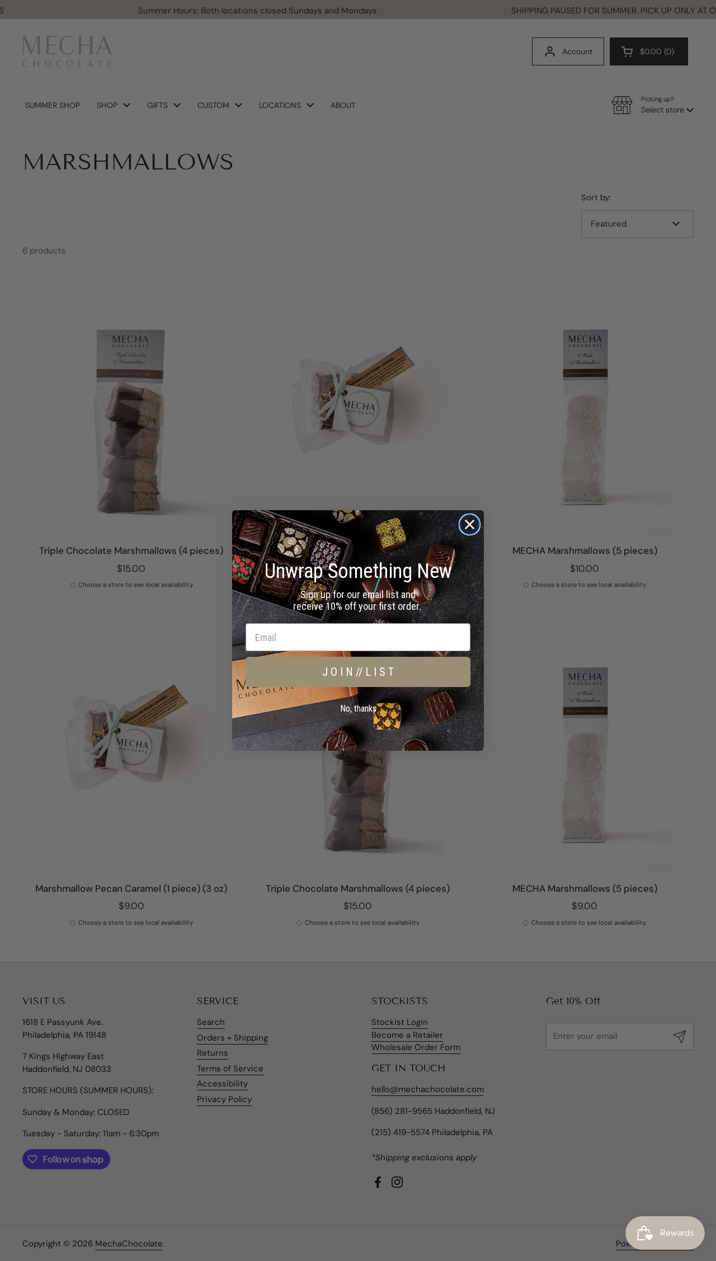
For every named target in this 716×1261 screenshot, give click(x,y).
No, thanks (358, 708)
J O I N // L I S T (358, 672)
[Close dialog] (469, 524)
